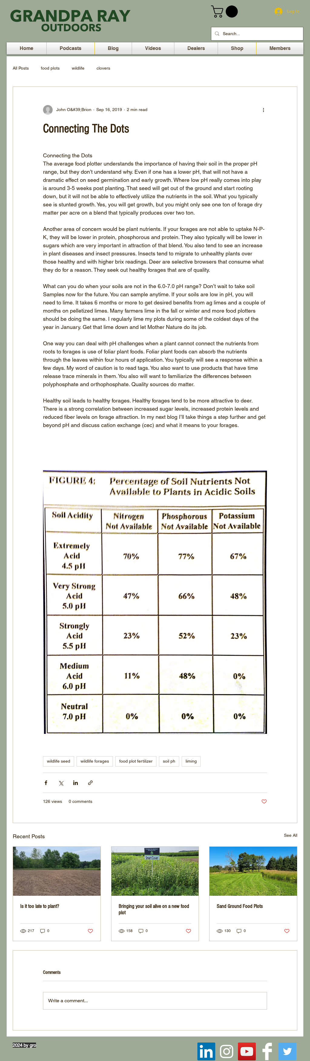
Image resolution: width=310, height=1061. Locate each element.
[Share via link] (90, 783)
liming (191, 761)
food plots (50, 68)
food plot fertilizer (136, 761)
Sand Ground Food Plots (240, 906)
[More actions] (263, 109)
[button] (226, 11)
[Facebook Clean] (267, 1051)
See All (290, 835)
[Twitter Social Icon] (287, 1051)
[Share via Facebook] (46, 783)
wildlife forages (95, 761)
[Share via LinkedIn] (75, 783)
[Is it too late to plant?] (57, 871)
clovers (103, 68)
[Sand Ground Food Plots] (253, 871)
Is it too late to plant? (39, 906)
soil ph (169, 761)
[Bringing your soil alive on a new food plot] (155, 871)
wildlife (78, 68)
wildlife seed (58, 761)
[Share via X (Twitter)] (61, 783)
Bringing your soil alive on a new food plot (154, 909)
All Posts (21, 68)
